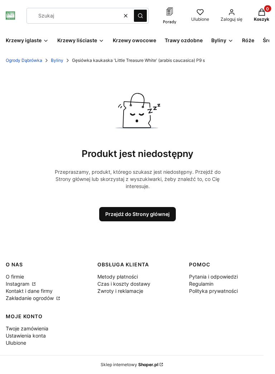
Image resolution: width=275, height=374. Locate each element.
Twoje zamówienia (27, 328)
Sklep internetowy (129, 364)
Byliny (57, 60)
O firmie (15, 277)
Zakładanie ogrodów (30, 298)
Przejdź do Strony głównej (137, 214)
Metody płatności (117, 277)
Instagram (18, 284)
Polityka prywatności (213, 291)
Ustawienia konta (26, 336)
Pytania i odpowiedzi (213, 277)
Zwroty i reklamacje (120, 291)
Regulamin (201, 284)
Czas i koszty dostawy (123, 284)
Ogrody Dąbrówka (24, 60)
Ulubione (16, 343)
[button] (140, 16)
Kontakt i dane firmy (29, 291)
